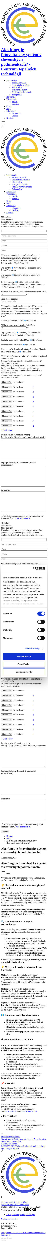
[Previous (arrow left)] (2, 1240)
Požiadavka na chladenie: (11, 345)
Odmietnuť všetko (24, 672)
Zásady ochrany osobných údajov (20, 1214)
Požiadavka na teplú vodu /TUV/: (15, 340)
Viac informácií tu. (23, 518)
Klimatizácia (17, 87)
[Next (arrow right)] (5, 1240)
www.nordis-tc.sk (29, 1111)
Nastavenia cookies (9, 1219)
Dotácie (15, 116)
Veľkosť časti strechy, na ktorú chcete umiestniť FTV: (23, 292)
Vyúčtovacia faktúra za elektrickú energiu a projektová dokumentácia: (24, 359)
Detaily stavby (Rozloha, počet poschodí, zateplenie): (23, 437)
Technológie (11, 80)
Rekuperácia (17, 94)
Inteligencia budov (19, 90)
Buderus (15, 104)
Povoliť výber (24, 664)
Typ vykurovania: (8, 333)
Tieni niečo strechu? (9, 299)
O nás (8, 106)
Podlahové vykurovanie (22, 92)
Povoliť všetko (24, 656)
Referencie (10, 97)
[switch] (41, 622)
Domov (9, 836)
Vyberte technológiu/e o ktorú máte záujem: (19, 255)
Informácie (10, 111)
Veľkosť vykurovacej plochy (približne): (18, 325)
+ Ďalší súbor (6, 430)
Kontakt (9, 118)
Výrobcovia (11, 99)
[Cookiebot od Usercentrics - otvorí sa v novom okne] (34, 568)
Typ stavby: (6, 268)
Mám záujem (24, 368)
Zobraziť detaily (32, 648)
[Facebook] (1, 1197)
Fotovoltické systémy (21, 85)
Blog (8, 108)
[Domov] (24, 170)
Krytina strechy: (8, 282)
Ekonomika (16, 113)
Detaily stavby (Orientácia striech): (15, 435)
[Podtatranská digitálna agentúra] (29, 1210)
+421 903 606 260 (22, 1233)
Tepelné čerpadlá (19, 83)
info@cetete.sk (7, 1233)
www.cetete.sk (10, 1111)
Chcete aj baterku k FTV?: (12, 321)
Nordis (14, 101)
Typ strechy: (6, 275)
